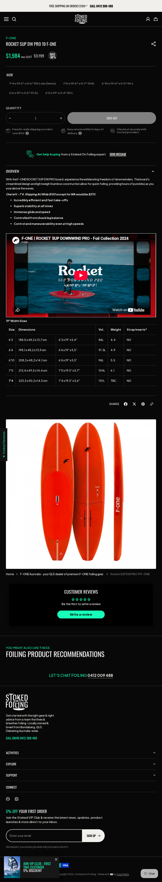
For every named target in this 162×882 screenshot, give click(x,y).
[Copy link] (151, 405)
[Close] (56, 859)
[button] (155, 19)
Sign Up (91, 835)
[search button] (14, 19)
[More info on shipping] (27, 133)
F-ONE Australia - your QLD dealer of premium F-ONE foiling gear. (62, 574)
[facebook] (8, 799)
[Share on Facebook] (125, 405)
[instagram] (16, 799)
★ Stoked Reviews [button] (4, 444)
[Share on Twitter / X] (134, 405)
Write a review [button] (81, 614)
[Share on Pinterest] (143, 405)
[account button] (148, 19)
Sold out (111, 118)
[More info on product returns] (80, 133)
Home (10, 574)
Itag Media (123, 874)
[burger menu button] (6, 19)
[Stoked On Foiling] (81, 19)
